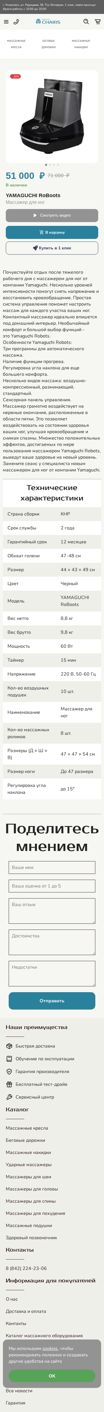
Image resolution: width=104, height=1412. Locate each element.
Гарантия (15, 1403)
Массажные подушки (29, 1225)
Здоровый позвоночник (31, 1238)
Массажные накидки (28, 1152)
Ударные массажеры (29, 1164)
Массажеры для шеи (28, 1177)
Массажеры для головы (32, 1189)
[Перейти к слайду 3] (54, 165)
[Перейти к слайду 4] (58, 165)
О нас (12, 1299)
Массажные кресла (27, 1128)
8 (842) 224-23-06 (26, 1268)
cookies (50, 1348)
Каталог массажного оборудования (44, 1336)
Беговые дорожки (25, 1140)
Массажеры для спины (31, 1201)
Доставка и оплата (26, 1311)
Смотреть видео (55, 215)
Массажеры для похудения (35, 1213)
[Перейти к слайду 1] (46, 165)
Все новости (19, 1391)
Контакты (16, 1323)
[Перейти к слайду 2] (50, 165)
